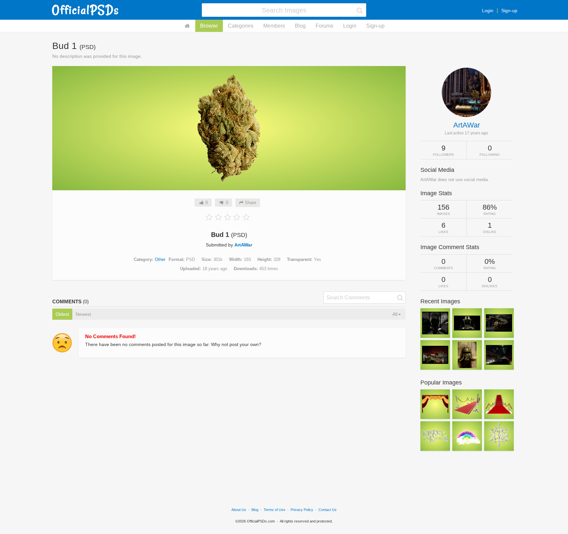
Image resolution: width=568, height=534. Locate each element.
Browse (209, 26)
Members (274, 26)
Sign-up (509, 10)
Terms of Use (274, 510)
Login (487, 10)
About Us (238, 510)
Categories (240, 26)
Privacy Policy (302, 510)
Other (160, 259)
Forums (324, 26)
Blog (300, 26)
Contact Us (328, 510)
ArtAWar (243, 244)
